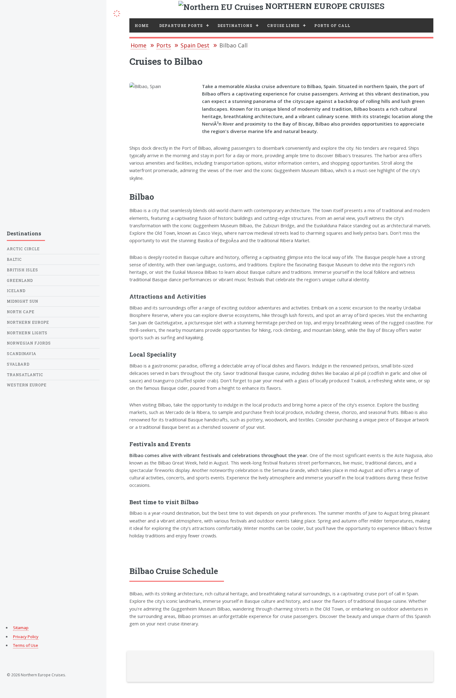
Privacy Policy (25, 636)
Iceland (16, 290)
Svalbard (18, 364)
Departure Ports (181, 25)
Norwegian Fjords (29, 343)
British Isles (22, 270)
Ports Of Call (332, 25)
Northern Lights (27, 333)
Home (142, 25)
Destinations (235, 25)
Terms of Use (25, 645)
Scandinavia (21, 353)
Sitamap (21, 627)
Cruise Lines (283, 25)
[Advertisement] (53, 114)
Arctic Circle (23, 249)
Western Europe (27, 385)
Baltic (14, 259)
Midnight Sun (22, 301)
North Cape (20, 311)
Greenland (20, 280)
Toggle (116, 13)
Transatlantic (25, 374)
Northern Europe (28, 322)
